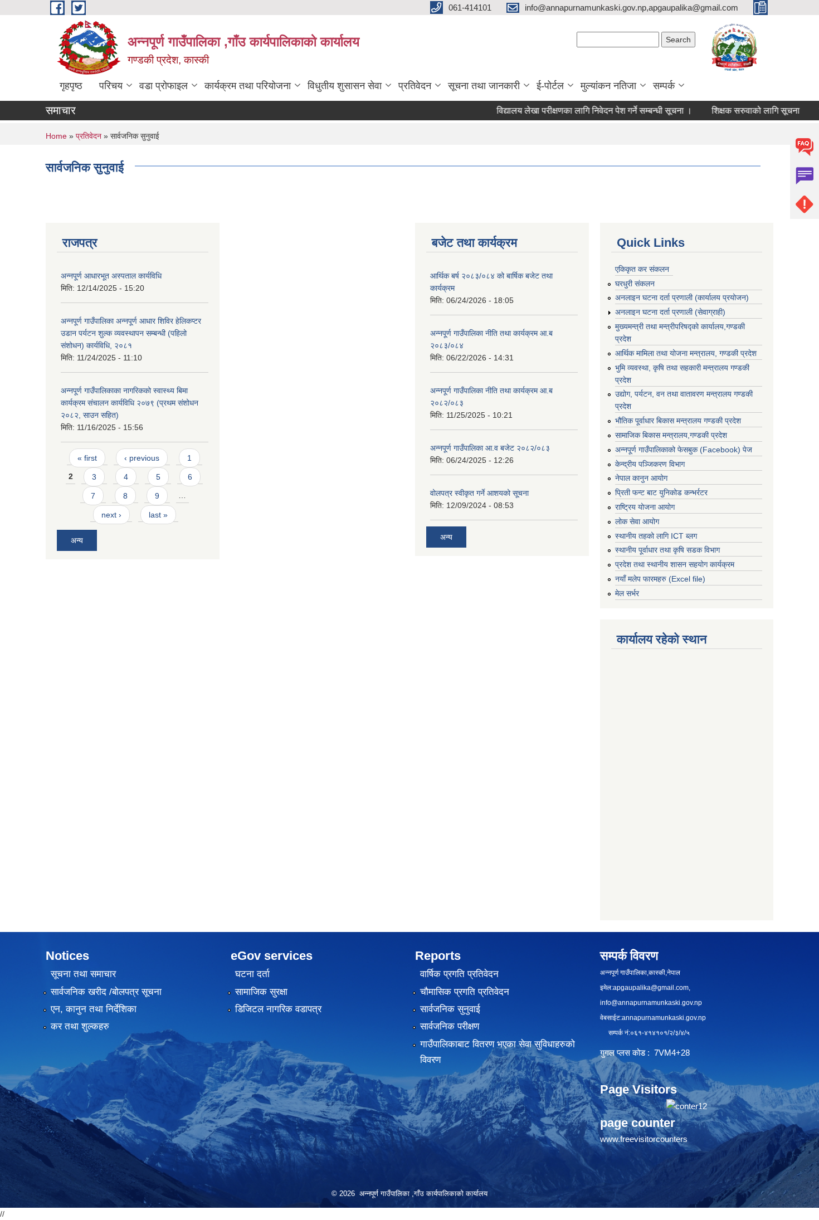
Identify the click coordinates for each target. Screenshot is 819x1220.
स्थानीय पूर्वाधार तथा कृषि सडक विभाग (667, 549)
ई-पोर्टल (550, 85)
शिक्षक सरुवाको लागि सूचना (733, 110)
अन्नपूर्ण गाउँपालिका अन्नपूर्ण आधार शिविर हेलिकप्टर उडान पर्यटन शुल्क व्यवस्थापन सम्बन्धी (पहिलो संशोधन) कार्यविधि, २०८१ (131, 333)
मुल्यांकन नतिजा (608, 85)
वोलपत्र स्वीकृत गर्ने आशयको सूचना (479, 493)
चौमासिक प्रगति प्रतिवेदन (464, 992)
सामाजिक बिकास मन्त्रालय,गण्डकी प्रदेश (671, 435)
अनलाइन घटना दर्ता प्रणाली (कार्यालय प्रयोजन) (682, 297)
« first (87, 457)
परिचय (111, 85)
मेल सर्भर (627, 593)
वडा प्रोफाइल (163, 85)
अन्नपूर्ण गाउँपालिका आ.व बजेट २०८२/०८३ (490, 447)
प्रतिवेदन (414, 85)
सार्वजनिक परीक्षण (449, 1026)
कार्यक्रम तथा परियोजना (247, 85)
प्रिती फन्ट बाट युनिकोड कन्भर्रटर (661, 492)
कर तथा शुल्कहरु (80, 1026)
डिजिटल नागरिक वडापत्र (278, 1009)
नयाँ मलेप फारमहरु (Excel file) (660, 578)
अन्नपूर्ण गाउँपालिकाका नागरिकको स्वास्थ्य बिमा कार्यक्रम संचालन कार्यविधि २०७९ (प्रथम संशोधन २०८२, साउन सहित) (129, 402)
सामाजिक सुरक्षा (261, 992)
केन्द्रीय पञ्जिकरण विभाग (650, 464)
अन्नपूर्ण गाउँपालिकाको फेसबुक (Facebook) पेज (683, 449)
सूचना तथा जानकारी (484, 85)
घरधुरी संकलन (635, 283)
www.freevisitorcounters (644, 1139)
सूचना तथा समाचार (83, 974)
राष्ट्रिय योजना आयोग (645, 506)
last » (158, 514)
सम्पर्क (664, 85)
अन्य (77, 540)
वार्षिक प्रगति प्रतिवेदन (459, 974)
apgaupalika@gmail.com (651, 988)
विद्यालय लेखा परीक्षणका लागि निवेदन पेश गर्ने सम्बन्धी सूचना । (572, 110)
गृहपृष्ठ (71, 85)
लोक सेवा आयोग (637, 521)
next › (111, 514)
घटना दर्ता (252, 974)
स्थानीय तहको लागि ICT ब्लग (656, 535)
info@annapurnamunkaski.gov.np (651, 1003)
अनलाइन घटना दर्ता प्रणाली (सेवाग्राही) (670, 312)
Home (56, 135)
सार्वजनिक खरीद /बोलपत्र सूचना (106, 992)
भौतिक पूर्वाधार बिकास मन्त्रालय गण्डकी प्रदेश (678, 420)
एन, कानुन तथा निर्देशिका (93, 1009)
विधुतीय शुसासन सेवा (345, 85)
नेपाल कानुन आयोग (641, 478)
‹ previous (141, 457)
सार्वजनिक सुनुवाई (450, 1009)
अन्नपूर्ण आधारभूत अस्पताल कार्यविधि (111, 275)
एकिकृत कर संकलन (642, 269)
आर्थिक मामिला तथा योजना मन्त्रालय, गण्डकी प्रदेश (686, 353)
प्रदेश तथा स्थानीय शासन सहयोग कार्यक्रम (674, 564)
